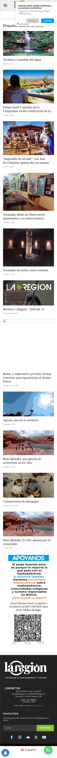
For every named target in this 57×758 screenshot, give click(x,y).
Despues (32, 20)
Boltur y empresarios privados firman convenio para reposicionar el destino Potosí (27, 377)
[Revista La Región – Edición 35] (28, 292)
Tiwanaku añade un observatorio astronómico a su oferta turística (24, 216)
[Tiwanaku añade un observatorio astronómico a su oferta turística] (28, 192)
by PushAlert (24, 24)
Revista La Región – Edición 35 (23, 309)
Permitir (47, 20)
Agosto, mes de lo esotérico (20, 420)
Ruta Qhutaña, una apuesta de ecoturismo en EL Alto (22, 460)
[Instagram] (20, 737)
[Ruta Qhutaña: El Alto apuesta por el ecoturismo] (28, 524)
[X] (36, 737)
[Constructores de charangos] (28, 485)
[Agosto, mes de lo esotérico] (28, 404)
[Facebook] (12, 737)
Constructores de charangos (21, 501)
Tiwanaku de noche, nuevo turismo (25, 270)
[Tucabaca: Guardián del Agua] (28, 43)
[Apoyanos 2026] (28, 644)
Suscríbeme (45, 728)
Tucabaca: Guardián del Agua (22, 59)
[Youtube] (44, 737)
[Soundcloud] (28, 737)
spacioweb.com (37, 705)
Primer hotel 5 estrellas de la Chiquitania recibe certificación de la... (28, 109)
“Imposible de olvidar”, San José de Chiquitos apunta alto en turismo (26, 160)
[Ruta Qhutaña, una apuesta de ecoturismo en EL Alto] (28, 442)
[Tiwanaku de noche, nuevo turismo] (28, 247)
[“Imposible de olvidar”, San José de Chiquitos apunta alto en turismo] (28, 138)
